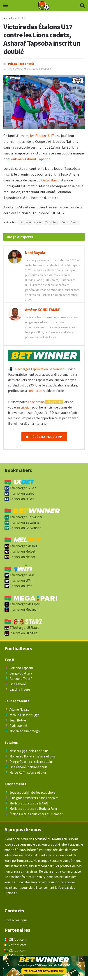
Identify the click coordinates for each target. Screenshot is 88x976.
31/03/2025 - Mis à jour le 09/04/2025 (30, 69)
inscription (23, 407)
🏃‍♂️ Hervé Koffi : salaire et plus (26, 772)
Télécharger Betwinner (25, 517)
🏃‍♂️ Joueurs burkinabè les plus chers (30, 792)
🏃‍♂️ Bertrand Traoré (18, 679)
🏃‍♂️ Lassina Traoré (17, 689)
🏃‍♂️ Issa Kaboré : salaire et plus (26, 767)
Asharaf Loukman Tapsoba (39, 222)
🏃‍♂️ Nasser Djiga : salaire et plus (27, 751)
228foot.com (17, 950)
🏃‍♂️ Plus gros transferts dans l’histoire (31, 798)
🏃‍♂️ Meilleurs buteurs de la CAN (26, 803)
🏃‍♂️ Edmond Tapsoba (19, 668)
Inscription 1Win (20, 580)
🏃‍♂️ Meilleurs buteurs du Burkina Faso (31, 808)
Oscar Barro (50, 180)
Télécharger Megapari (24, 604)
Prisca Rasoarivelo (21, 64)
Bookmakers (18, 470)
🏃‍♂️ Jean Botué (15, 720)
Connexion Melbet (22, 557)
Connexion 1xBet (21, 499)
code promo (36, 402)
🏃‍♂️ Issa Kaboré (15, 684)
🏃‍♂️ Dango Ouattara (18, 673)
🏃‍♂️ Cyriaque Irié (16, 726)
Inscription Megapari (23, 609)
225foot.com (17, 945)
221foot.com (17, 939)
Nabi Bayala (35, 252)
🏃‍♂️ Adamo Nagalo (17, 709)
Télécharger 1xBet (22, 488)
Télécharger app (45, 437)
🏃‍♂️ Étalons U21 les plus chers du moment (34, 814)
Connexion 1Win (20, 586)
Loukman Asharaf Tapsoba (29, 159)
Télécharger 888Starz (24, 627)
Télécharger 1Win (21, 575)
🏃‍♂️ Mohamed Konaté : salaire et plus (30, 756)
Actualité (20, 18)
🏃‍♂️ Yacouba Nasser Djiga (22, 715)
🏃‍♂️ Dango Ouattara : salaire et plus (29, 761)
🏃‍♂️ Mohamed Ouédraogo (22, 731)
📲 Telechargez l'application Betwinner (36, 369)
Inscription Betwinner (25, 522)
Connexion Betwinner (25, 528)
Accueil (7, 18)
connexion (35, 391)
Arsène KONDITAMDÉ (42, 309)
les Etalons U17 (41, 135)
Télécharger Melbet (23, 546)
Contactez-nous (16, 920)
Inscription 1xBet (21, 493)
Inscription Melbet (22, 551)
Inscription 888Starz (23, 633)
